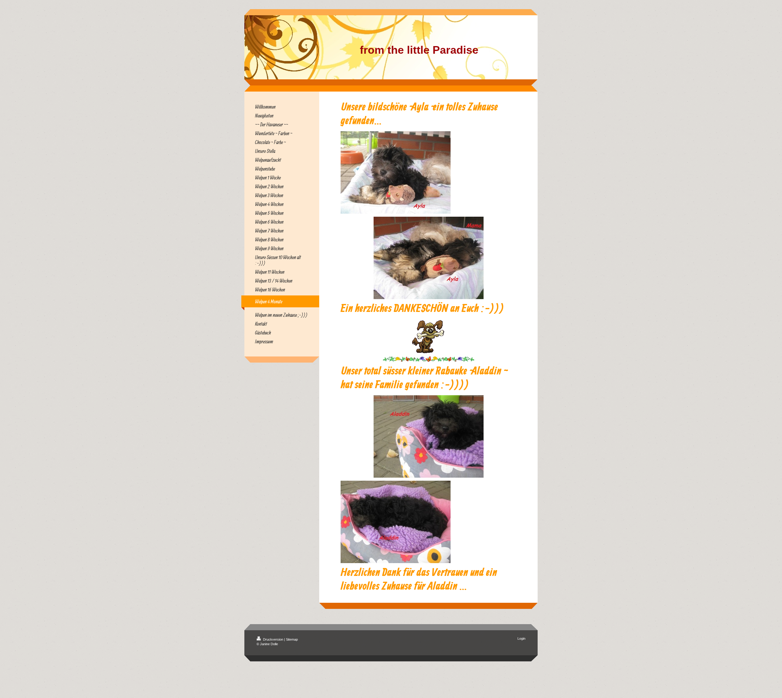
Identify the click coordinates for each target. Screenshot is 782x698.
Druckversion (273, 639)
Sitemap (292, 639)
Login (521, 638)
